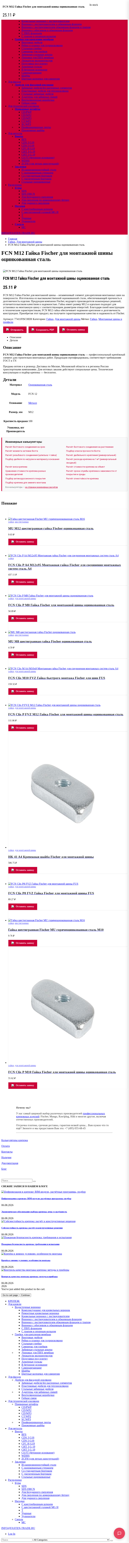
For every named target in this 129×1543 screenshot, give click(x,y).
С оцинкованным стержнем (37, 172)
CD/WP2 (26, 115)
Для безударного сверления (37, 197)
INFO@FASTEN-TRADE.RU (18, 233)
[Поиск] (111, 1540)
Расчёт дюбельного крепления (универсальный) (91, 455)
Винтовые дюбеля (32, 42)
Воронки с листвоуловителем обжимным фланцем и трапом (56, 27)
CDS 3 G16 (28, 142)
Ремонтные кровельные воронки (40, 1313)
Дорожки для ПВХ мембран (38, 57)
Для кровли (14, 1304)
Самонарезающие (32, 72)
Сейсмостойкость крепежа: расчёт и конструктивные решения (32, 1228)
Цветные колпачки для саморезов (41, 78)
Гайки (49, 319)
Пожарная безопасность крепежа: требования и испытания (30, 1244)
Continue (25, 1295)
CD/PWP (27, 112)
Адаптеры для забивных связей (39, 96)
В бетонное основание (34, 69)
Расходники (15, 184)
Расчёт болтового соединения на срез (25, 447)
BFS (24, 139)
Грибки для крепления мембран (34, 39)
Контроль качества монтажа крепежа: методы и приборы (29, 1276)
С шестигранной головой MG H (40, 212)
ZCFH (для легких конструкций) (40, 163)
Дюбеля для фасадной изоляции (34, 84)
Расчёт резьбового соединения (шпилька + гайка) (31, 455)
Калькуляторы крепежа (14, 1140)
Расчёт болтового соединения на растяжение (89, 447)
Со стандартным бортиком (37, 175)
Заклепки (20, 166)
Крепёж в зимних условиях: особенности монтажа (25, 1260)
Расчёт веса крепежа (16, 466)
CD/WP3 (26, 118)
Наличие (6, 1157)
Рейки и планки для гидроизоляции (42, 45)
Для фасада (14, 81)
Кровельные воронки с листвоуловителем (46, 21)
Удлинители (28, 221)
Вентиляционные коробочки (38, 100)
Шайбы (26, 75)
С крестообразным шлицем (37, 209)
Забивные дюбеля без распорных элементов (47, 87)
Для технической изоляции (23, 106)
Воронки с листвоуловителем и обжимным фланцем (52, 24)
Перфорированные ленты (36, 127)
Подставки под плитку (35, 63)
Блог (4, 1168)
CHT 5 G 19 (28, 154)
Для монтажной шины (67, 319)
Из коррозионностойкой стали (39, 169)
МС (24, 227)
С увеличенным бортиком (36, 178)
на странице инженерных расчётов (41, 487)
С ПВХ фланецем (32, 33)
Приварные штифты (27, 109)
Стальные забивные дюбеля (37, 93)
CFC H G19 (28, 148)
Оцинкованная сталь (40, 384)
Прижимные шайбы (33, 130)
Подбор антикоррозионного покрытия (25, 478)
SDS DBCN (28, 193)
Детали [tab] (14, 340)
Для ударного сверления (35, 203)
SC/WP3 (26, 124)
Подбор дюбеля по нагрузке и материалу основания (32, 459)
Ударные (26, 218)
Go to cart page (10, 1295)
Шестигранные (22, 522)
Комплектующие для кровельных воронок (46, 1310)
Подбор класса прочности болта (83, 451)
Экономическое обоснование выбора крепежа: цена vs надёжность (34, 1211)
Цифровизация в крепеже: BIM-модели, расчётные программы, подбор (36, 1198)
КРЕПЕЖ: (14, 1301)
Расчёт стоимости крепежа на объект (85, 466)
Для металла (15, 133)
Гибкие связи (29, 103)
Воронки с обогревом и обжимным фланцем (47, 30)
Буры (18, 187)
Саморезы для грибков (34, 51)
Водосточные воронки (28, 1307)
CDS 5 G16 (28, 145)
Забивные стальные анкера (37, 54)
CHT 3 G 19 (28, 151)
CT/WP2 (26, 121)
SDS (24, 190)
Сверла (19, 224)
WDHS (26, 160)
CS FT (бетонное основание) (38, 157)
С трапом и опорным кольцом (39, 36)
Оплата (5, 1146)
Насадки (20, 206)
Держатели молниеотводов (37, 60)
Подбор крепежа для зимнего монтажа (25, 482)
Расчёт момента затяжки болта (21, 451)
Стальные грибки (32, 48)
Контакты (7, 1151)
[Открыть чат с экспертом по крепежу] (119, 1533)
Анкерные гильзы (32, 66)
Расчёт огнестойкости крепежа (82, 478)
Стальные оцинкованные (36, 181)
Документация (9, 1163)
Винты (19, 136)
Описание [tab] (15, 337)
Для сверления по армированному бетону (45, 200)
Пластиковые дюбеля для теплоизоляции (45, 90)
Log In (11, 1533)
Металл (32, 402)
